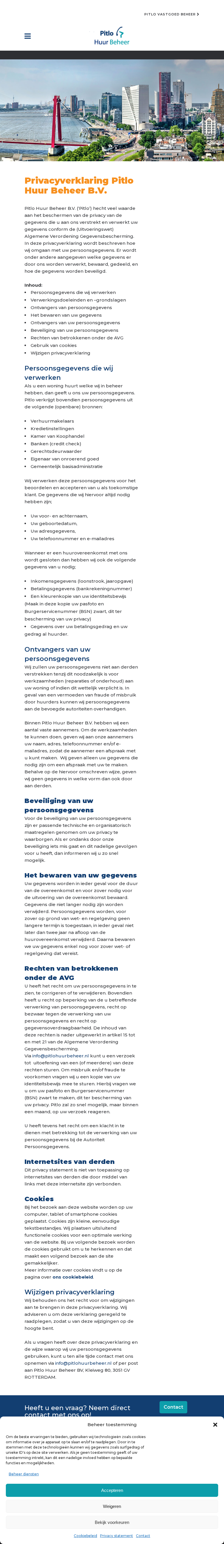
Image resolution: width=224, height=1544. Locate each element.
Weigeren (112, 1506)
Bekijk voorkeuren (112, 1522)
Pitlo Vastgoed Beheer (170, 14)
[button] (215, 1425)
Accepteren (112, 1490)
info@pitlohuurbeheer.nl (60, 1056)
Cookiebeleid (85, 1536)
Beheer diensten (24, 1474)
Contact (143, 1536)
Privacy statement (116, 1536)
